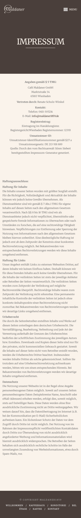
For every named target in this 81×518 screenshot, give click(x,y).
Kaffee (37, 509)
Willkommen (14, 505)
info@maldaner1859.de (45, 116)
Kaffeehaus (37, 505)
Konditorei (58, 505)
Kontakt (53, 509)
